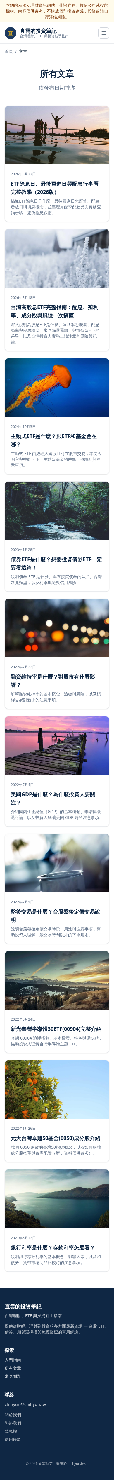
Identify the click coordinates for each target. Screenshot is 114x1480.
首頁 (9, 51)
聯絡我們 (13, 1423)
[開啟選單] (103, 33)
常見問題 (13, 1376)
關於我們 (13, 1415)
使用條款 (13, 1439)
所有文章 (13, 1368)
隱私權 (11, 1431)
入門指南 (13, 1360)
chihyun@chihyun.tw (25, 1404)
